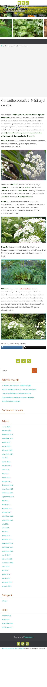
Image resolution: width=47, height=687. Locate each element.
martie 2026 (6, 427)
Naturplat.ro (28, 637)
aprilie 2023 (6, 477)
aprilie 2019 (6, 574)
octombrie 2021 (7, 520)
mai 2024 (5, 458)
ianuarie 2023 (6, 481)
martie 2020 (6, 555)
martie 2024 (6, 462)
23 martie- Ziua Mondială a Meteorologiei (16, 385)
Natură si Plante (9, 7)
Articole (4, 601)
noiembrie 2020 (7, 547)
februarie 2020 (7, 559)
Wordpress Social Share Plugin (13, 648)
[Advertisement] (23, 71)
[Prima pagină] (2, 46)
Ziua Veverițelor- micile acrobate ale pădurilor (18, 397)
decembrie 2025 (7, 434)
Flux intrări (5, 619)
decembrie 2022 (7, 485)
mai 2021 (5, 532)
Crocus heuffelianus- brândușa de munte (16, 393)
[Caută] (34, 370)
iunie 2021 (5, 528)
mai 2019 (5, 570)
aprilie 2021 (6, 535)
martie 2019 (6, 578)
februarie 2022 (7, 508)
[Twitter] (23, 3)
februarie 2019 (7, 582)
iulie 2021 (5, 524)
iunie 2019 (5, 567)
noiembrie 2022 (7, 489)
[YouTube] (19, 3)
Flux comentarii (7, 623)
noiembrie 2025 (7, 438)
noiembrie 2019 (7, 563)
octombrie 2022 (7, 493)
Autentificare (6, 616)
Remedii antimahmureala (11, 401)
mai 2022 (5, 501)
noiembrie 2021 (7, 516)
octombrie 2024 (7, 454)
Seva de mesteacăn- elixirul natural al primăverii (19, 389)
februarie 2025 (7, 450)
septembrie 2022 (8, 497)
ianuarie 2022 (6, 512)
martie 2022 (6, 504)
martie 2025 (6, 446)
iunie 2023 (5, 469)
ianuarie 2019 (6, 586)
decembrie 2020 (7, 543)
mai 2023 (5, 473)
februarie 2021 (7, 539)
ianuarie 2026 (6, 431)
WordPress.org (7, 627)
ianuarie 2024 (6, 466)
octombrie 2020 (7, 551)
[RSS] (27, 3)
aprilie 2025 (6, 442)
